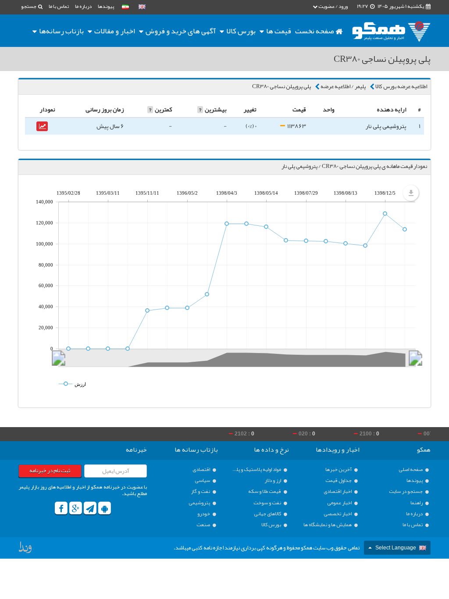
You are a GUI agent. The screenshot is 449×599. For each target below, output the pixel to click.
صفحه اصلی (411, 469)
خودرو (204, 514)
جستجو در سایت (406, 491)
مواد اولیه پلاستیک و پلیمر (256, 469)
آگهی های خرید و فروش (180, 30)
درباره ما (83, 6)
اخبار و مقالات (114, 30)
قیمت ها (278, 30)
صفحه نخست (315, 30)
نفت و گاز (201, 491)
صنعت (203, 525)
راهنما (417, 503)
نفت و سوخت (267, 503)
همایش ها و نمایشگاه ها (328, 525)
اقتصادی (201, 469)
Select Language (395, 548)
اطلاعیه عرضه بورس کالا (401, 86)
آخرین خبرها (339, 469)
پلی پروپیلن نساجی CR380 (281, 86)
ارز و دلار (273, 480)
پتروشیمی (200, 503)
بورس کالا (240, 30)
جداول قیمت (339, 480)
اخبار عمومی (340, 503)
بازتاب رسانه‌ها (61, 30)
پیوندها (106, 6)
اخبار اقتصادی (338, 491)
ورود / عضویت (332, 6)
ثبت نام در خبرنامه (49, 470)
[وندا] (25, 549)
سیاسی (203, 480)
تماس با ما (59, 6)
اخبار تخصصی (338, 514)
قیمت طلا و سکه (265, 491)
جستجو (29, 6)
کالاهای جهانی (268, 514)
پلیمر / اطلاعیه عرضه (343, 86)
